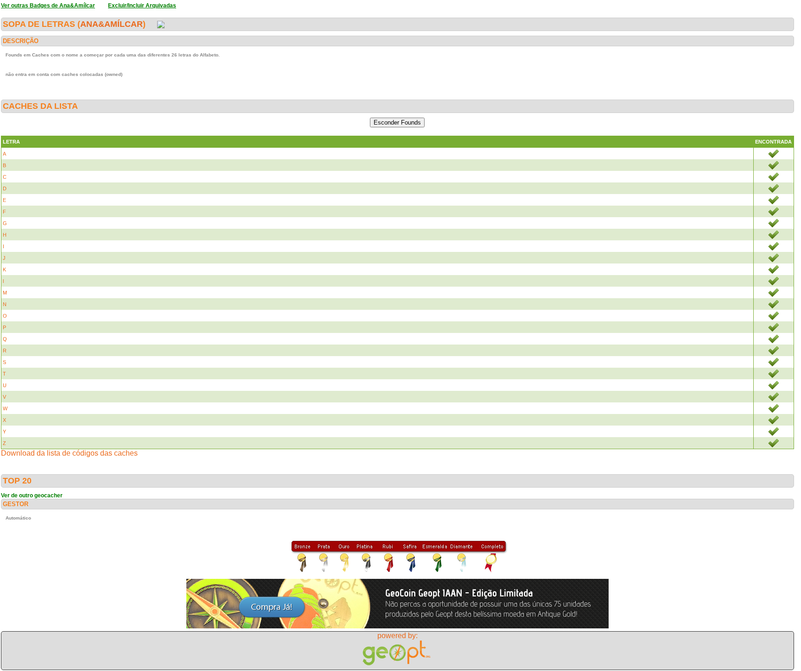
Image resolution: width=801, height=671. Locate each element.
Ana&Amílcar (111, 24)
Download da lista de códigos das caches (69, 453)
